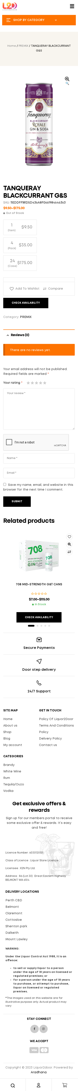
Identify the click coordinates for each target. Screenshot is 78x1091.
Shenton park (16, 926)
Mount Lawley (16, 939)
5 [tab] (49, 626)
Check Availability (26, 303)
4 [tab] (45, 626)
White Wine (12, 771)
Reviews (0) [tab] (20, 335)
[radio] (20, 227)
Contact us (48, 745)
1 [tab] (31, 626)
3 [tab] (41, 626)
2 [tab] (37, 626)
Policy (43, 732)
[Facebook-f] (34, 1029)
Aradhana (39, 1072)
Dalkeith (12, 933)
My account (12, 745)
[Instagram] (43, 1029)
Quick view (69, 544)
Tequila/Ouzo (13, 784)
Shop (7, 732)
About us (10, 725)
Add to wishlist (27, 288)
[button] (72, 6)
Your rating (12, 383)
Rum (6, 778)
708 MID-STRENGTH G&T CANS (39, 584)
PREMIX (23, 46)
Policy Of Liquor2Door (56, 719)
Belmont (12, 907)
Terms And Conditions (56, 725)
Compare (55, 288)
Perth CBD (13, 900)
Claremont (13, 913)
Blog (6, 738)
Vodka (8, 791)
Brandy (9, 765)
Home (11, 46)
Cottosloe (13, 920)
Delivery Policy (50, 738)
